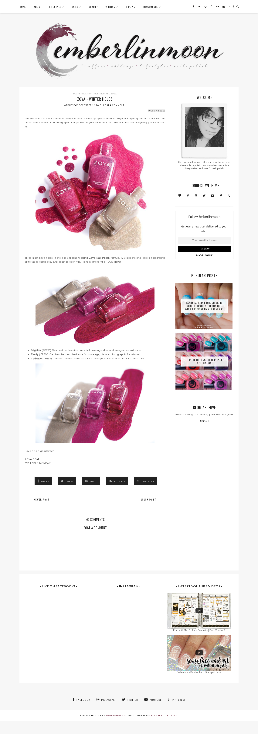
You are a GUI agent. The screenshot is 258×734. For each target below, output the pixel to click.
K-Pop (129, 7)
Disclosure (150, 7)
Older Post (148, 499)
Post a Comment (113, 105)
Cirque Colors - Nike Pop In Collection (204, 361)
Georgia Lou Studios (163, 715)
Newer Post (42, 499)
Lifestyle (55, 7)
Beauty (93, 7)
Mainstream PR (82, 94)
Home (22, 7)
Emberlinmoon (116, 715)
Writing (110, 7)
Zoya (113, 94)
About (38, 7)
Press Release (101, 94)
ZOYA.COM (32, 459)
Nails (75, 7)
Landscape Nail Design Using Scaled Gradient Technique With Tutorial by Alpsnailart (204, 306)
